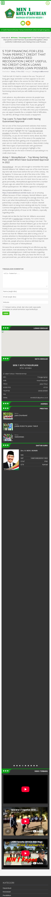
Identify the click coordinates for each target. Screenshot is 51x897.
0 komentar (45, 72)
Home (15, 37)
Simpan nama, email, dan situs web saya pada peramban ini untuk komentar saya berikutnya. (21, 308)
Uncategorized (25, 37)
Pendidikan (7, 895)
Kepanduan (7, 888)
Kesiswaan (7, 892)
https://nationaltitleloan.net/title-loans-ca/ (18, 193)
